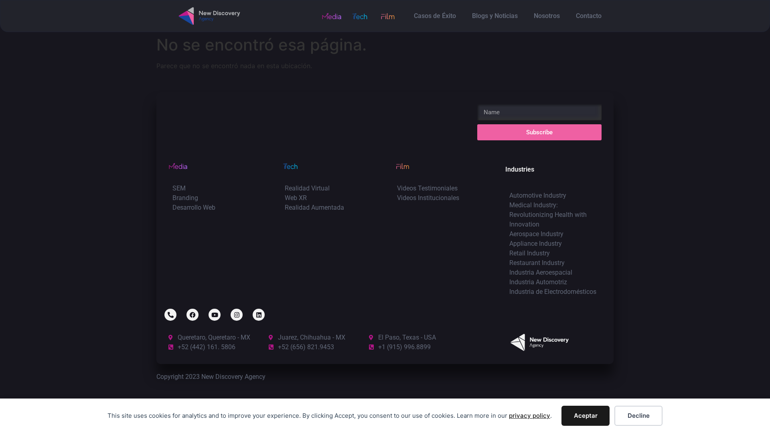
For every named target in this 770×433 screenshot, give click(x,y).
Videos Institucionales (428, 198)
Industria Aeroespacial (540, 272)
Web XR (296, 198)
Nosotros (547, 16)
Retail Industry (529, 253)
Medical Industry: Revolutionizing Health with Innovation (548, 214)
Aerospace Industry (536, 234)
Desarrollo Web (193, 207)
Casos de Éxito (435, 16)
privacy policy (529, 415)
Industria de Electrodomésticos (552, 291)
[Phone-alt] (170, 315)
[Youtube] (215, 315)
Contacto (589, 16)
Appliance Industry (535, 243)
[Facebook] (192, 315)
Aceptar (586, 415)
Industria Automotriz (538, 282)
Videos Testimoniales (427, 188)
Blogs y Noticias (495, 16)
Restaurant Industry (537, 263)
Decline (639, 415)
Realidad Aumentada (314, 207)
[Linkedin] (259, 315)
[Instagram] (237, 315)
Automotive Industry (537, 195)
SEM (179, 188)
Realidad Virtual (307, 188)
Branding (185, 198)
